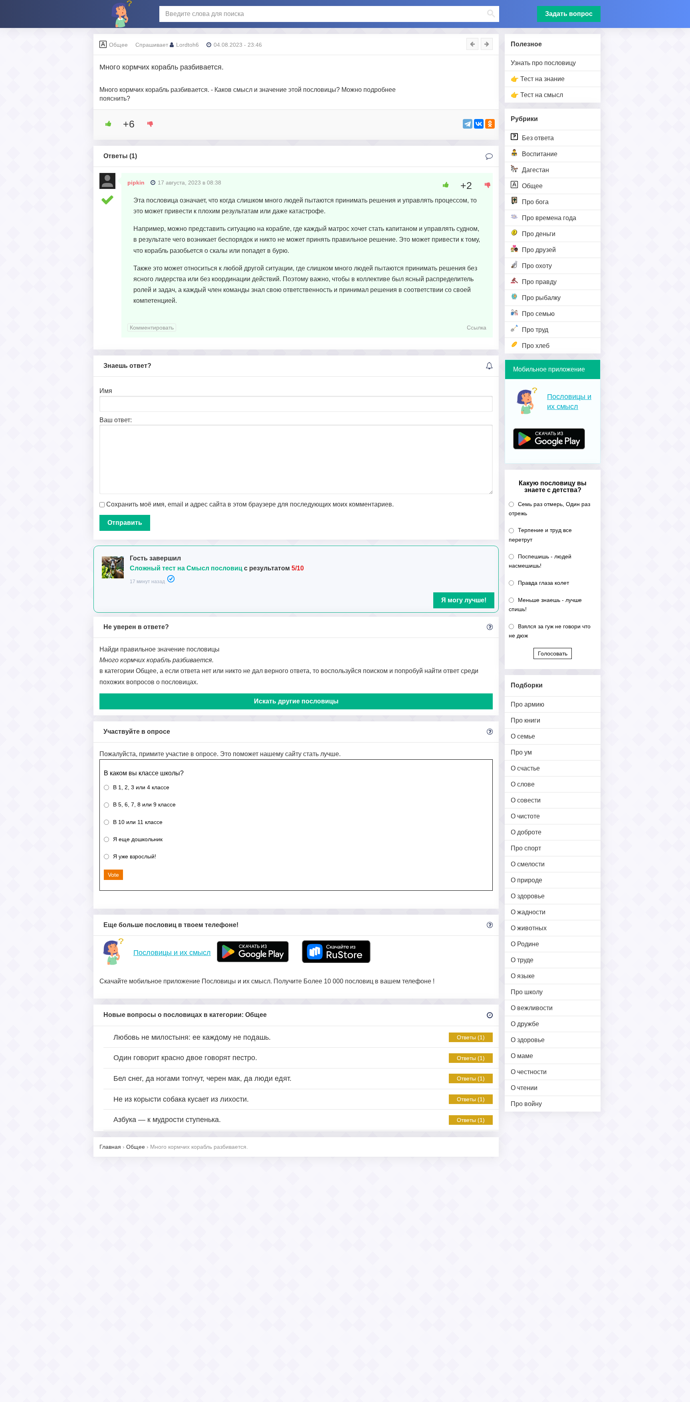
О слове (523, 784)
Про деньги (538, 233)
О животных (529, 928)
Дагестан (535, 170)
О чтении (524, 1087)
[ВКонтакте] (479, 124)
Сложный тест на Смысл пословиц (186, 568)
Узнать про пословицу (543, 63)
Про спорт (526, 848)
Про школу (527, 992)
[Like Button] (105, 124)
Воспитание (539, 154)
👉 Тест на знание (538, 78)
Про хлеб (535, 345)
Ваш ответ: (115, 420)
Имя (105, 390)
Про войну (526, 1103)
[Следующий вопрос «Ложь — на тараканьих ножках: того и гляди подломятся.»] (487, 44)
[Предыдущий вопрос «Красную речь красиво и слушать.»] (472, 44)
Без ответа (538, 138)
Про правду (539, 281)
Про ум (521, 752)
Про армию (527, 704)
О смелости (528, 864)
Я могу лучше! (463, 600)
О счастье (525, 768)
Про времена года (549, 217)
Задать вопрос (569, 13)
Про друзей (539, 249)
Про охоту (537, 265)
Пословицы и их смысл (172, 953)
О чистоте (525, 816)
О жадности (528, 912)
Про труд (535, 329)
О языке (523, 976)
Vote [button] (113, 875)
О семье (523, 736)
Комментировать (152, 327)
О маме (522, 1055)
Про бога (535, 202)
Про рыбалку (541, 297)
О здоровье (528, 896)
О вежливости (532, 1008)
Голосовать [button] (552, 653)
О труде (522, 960)
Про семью (538, 313)
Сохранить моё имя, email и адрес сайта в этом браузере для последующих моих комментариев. (250, 504)
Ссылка (476, 327)
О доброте (526, 832)
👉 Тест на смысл (537, 94)
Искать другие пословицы (296, 701)
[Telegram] (467, 124)
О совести (526, 800)
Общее (532, 186)
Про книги (525, 720)
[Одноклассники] (490, 124)
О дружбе (525, 1024)
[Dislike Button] (147, 124)
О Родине (525, 944)
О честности (529, 1071)
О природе (526, 880)
